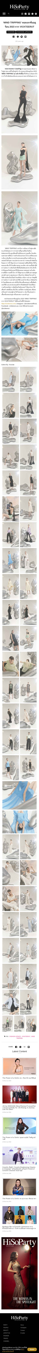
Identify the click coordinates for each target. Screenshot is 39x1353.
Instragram (23, 1327)
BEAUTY (5, 1330)
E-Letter (23, 1333)
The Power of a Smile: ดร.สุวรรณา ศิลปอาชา (19, 1198)
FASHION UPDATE (15, 1036)
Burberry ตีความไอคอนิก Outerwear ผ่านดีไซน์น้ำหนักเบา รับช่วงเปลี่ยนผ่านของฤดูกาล (19, 1227)
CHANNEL (6, 1341)
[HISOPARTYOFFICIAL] (19, 1273)
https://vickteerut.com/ (8, 303)
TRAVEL (5, 1338)
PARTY (5, 1325)
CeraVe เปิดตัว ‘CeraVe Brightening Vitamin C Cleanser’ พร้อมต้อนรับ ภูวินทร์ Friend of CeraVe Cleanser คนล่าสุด (18, 1168)
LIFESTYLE (6, 1333)
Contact (23, 1330)
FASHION (6, 1335)
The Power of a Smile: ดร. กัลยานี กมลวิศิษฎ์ (19, 1078)
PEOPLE (5, 1327)
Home (22, 1325)
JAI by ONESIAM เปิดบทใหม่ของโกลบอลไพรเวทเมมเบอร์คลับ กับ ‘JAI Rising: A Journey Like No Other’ (19, 1107)
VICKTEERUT (26, 1036)
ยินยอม (32, 1349)
